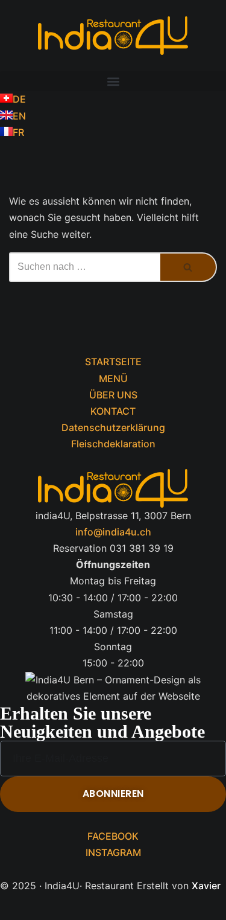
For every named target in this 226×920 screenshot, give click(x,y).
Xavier (206, 886)
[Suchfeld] (188, 267)
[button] (113, 81)
